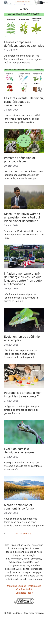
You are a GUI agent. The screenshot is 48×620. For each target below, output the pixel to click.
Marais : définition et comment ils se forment (20, 506)
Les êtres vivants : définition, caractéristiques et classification (24, 101)
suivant (25, 533)
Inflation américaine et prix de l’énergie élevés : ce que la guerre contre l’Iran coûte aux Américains (23, 279)
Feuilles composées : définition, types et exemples (24, 43)
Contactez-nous (24, 592)
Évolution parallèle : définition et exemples (19, 450)
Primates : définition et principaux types (19, 159)
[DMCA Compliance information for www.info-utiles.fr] (24, 603)
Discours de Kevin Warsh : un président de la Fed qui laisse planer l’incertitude (22, 217)
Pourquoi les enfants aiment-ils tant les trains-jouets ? (24, 394)
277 (16, 533)
